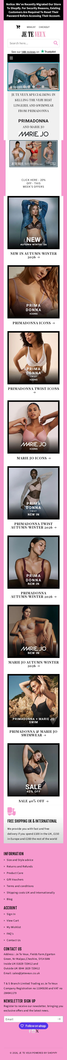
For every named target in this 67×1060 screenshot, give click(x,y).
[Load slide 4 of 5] (38, 86)
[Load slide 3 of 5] (33, 86)
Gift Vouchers (15, 880)
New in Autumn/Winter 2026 (33, 255)
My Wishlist (14, 927)
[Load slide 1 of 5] (24, 86)
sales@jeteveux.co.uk (26, 973)
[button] (11, 58)
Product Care (15, 873)
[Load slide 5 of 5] (43, 86)
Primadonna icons (32, 323)
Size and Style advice (20, 860)
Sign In (11, 914)
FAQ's (10, 934)
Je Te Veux (25, 1053)
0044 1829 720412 (29, 968)
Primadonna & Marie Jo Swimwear (33, 733)
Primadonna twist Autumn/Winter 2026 (32, 525)
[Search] (56, 43)
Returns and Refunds (20, 866)
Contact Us (14, 940)
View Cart (13, 921)
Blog (9, 899)
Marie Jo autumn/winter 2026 (33, 664)
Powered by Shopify (44, 1053)
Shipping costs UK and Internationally (31, 893)
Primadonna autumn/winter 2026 (31, 594)
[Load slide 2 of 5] (29, 86)
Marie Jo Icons (32, 458)
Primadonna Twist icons (33, 389)
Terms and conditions (20, 886)
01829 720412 (24, 964)
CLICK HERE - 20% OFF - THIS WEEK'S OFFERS (34, 183)
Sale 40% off (31, 801)
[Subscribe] (59, 1019)
